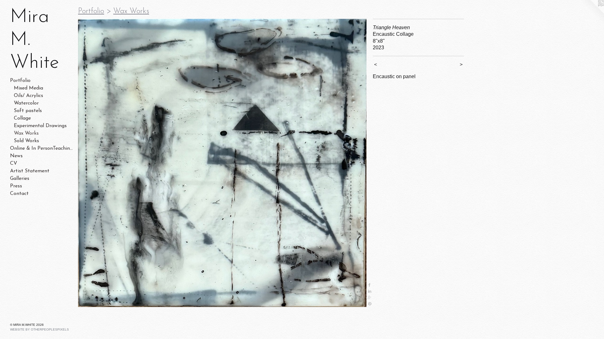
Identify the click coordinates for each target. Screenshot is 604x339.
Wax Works (26, 133)
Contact (19, 193)
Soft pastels (28, 110)
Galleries (19, 178)
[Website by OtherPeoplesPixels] (591, 12)
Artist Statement (29, 171)
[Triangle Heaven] (222, 163)
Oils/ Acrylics (28, 95)
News (16, 156)
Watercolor (26, 103)
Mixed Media (28, 88)
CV (13, 163)
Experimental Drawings (40, 125)
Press (16, 186)
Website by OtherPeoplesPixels (39, 329)
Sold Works (26, 140)
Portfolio (20, 80)
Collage (22, 118)
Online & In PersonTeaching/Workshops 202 (41, 148)
